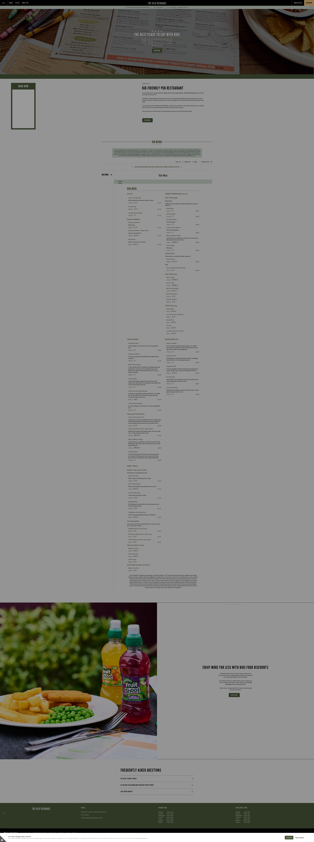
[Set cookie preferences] (3, 838)
